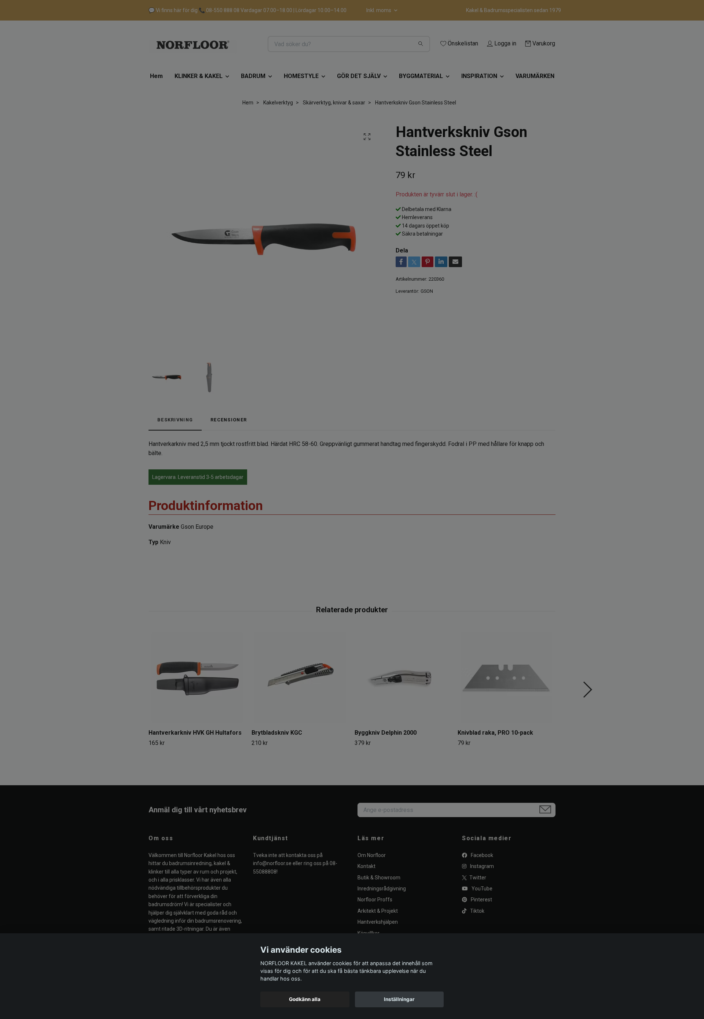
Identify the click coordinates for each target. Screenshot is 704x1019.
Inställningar (399, 999)
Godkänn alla (304, 999)
